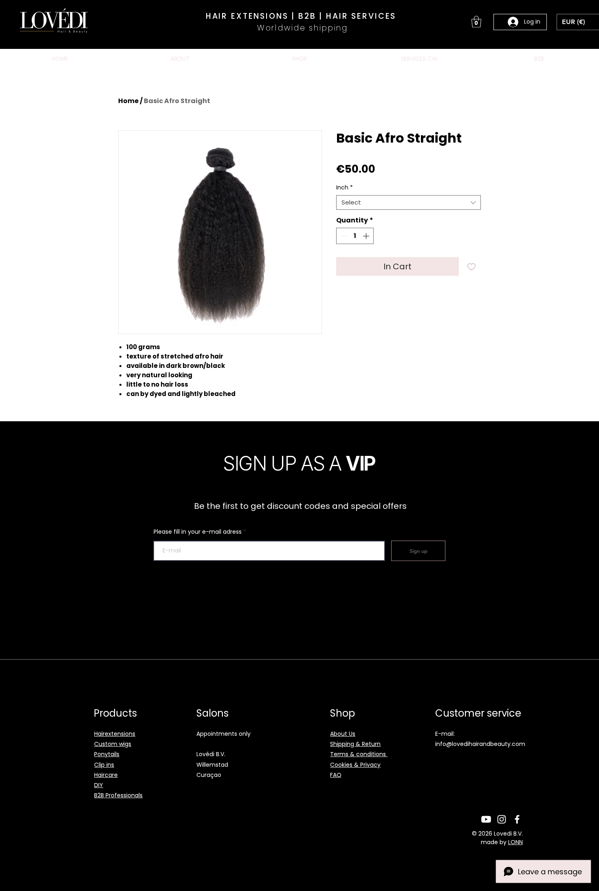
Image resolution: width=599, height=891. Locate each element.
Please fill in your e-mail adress (198, 532)
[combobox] (408, 202)
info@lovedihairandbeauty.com (480, 744)
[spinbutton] (355, 236)
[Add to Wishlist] (471, 266)
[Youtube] (486, 819)
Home (128, 101)
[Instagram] (501, 819)
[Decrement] (343, 236)
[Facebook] (517, 819)
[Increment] (366, 236)
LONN (515, 842)
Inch (344, 187)
